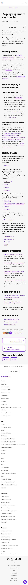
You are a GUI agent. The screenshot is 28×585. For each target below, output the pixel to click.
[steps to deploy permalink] (1, 123)
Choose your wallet (6, 427)
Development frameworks (11, 319)
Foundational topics (6, 479)
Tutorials (3, 464)
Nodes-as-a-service (9, 324)
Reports (3, 551)
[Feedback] (25, 582)
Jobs (14, 570)
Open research (5, 542)
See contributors (17, 333)
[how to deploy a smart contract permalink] (1, 86)
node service (12, 117)
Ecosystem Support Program (8, 519)
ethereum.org (5, 376)
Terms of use (14, 575)
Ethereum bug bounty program (8, 510)
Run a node (4, 404)
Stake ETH (3, 450)
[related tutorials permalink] (1, 250)
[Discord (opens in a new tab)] (20, 559)
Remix (6, 165)
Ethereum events (5, 502)
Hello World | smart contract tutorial (14, 263)
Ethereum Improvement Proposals (9, 545)
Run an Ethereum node (10, 322)
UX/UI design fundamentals (8, 482)
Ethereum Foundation (6, 513)
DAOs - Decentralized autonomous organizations (13, 444)
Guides (3, 424)
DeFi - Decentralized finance (8, 441)
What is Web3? (5, 395)
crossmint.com (9, 236)
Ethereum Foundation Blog (8, 516)
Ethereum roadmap (6, 533)
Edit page (15, 21)
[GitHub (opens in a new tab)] (8, 559)
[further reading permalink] (1, 291)
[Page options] (10, 21)
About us (14, 562)
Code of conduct (14, 568)
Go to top (15, 371)
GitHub (6, 187)
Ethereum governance (6, 548)
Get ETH (3, 430)
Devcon (3, 522)
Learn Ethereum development (8, 473)
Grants (2, 476)
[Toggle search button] (22, 2)
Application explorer (6, 433)
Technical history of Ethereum (8, 539)
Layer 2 (3, 453)
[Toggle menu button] (25, 2)
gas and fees (8, 69)
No (15, 359)
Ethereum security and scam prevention (11, 407)
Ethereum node (16, 112)
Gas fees (3, 401)
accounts (21, 143)
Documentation (9, 220)
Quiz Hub (3, 410)
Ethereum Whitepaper (6, 531)
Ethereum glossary (5, 415)
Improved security (5, 536)
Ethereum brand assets (14, 565)
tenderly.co (8, 182)
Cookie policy (14, 578)
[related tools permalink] (1, 153)
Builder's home (5, 461)
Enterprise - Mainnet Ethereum (9, 484)
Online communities (6, 499)
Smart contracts (5, 398)
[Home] (2, 2)
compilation (18, 97)
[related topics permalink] (1, 315)
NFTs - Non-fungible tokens (8, 438)
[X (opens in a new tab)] (16, 559)
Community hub (5, 496)
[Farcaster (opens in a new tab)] (12, 559)
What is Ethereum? (5, 387)
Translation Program (6, 508)
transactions (11, 57)
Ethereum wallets (5, 392)
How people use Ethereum (7, 412)
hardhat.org (8, 201)
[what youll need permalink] (1, 92)
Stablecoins (4, 436)
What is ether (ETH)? (6, 389)
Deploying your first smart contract (14, 254)
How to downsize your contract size (14, 280)
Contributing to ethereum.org (8, 505)
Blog (6, 244)
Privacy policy (14, 573)
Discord (7, 190)
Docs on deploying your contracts (14, 203)
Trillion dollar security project (8, 554)
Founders (3, 487)
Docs (6, 184)
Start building (4, 470)
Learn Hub (3, 384)
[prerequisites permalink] (1, 51)
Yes (7, 359)
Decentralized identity (6, 447)
